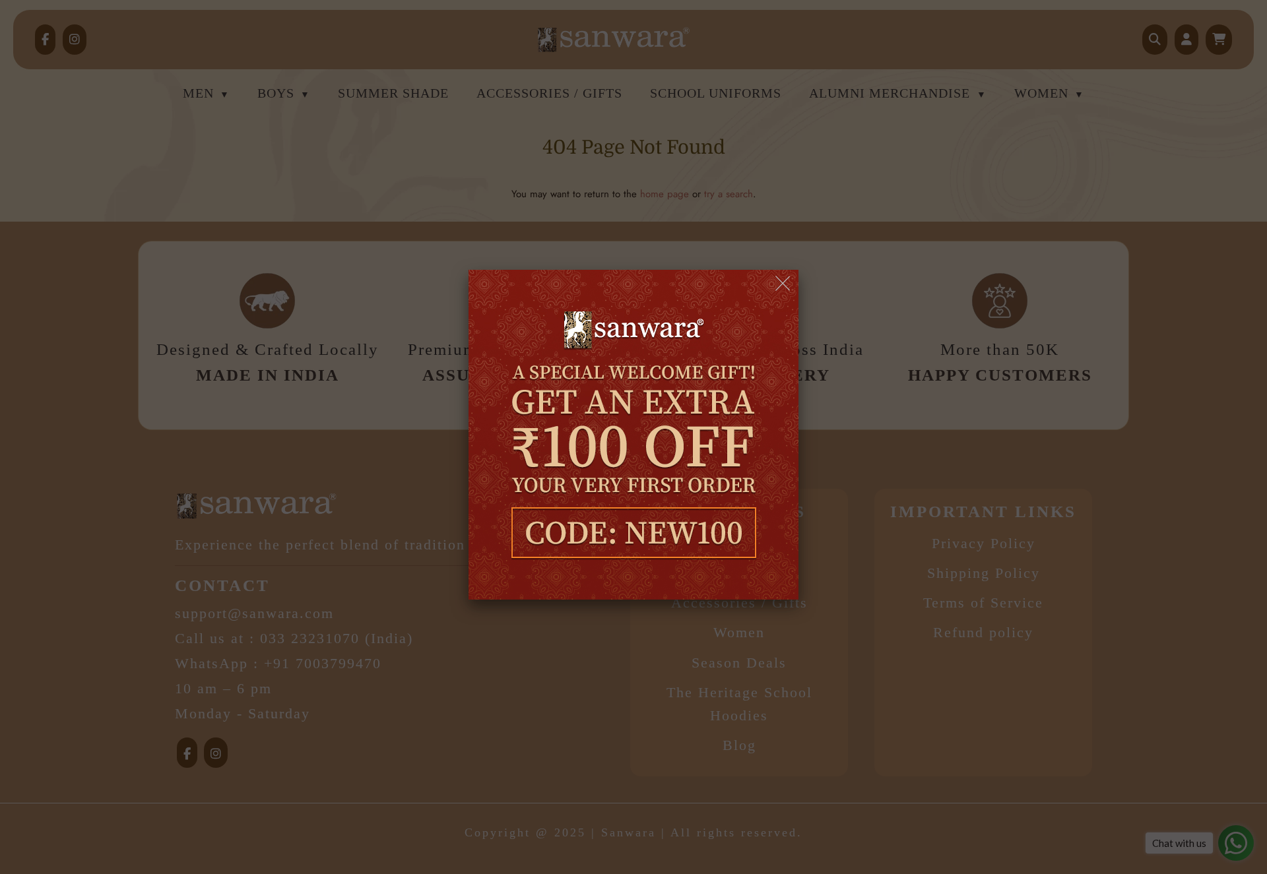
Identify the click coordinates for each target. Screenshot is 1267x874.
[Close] (783, 284)
